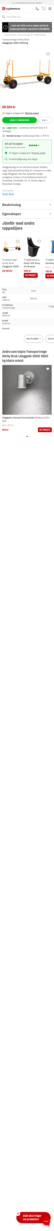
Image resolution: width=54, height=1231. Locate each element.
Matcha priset (32, 113)
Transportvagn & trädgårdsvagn (32, 35)
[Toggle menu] (50, 9)
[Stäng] (18, 1213)
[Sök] (3, 16)
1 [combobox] (44, 120)
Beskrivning (11, 204)
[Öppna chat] (46, 1222)
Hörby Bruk (8, 194)
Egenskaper (11, 214)
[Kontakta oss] (37, 8)
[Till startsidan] (11, 8)
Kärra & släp (10, 35)
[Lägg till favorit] (48, 54)
